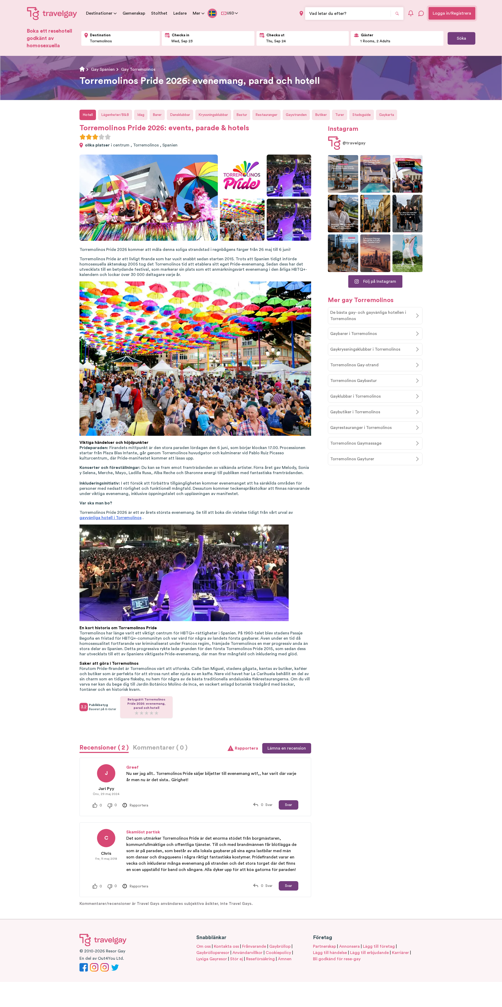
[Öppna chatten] (421, 13)
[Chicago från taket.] (343, 253)
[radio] (82, 137)
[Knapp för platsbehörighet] (301, 13)
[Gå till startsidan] (52, 13)
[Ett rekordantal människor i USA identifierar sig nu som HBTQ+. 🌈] (407, 174)
